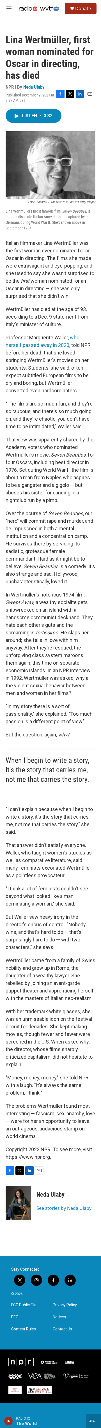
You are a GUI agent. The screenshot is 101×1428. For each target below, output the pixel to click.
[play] (8, 1421)
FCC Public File (23, 1305)
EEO (15, 1317)
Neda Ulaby (34, 87)
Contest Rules (23, 1329)
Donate (83, 8)
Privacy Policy (65, 1305)
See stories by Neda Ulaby (63, 1208)
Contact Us (62, 1329)
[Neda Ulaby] (18, 1203)
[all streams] (93, 1421)
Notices (59, 1317)
